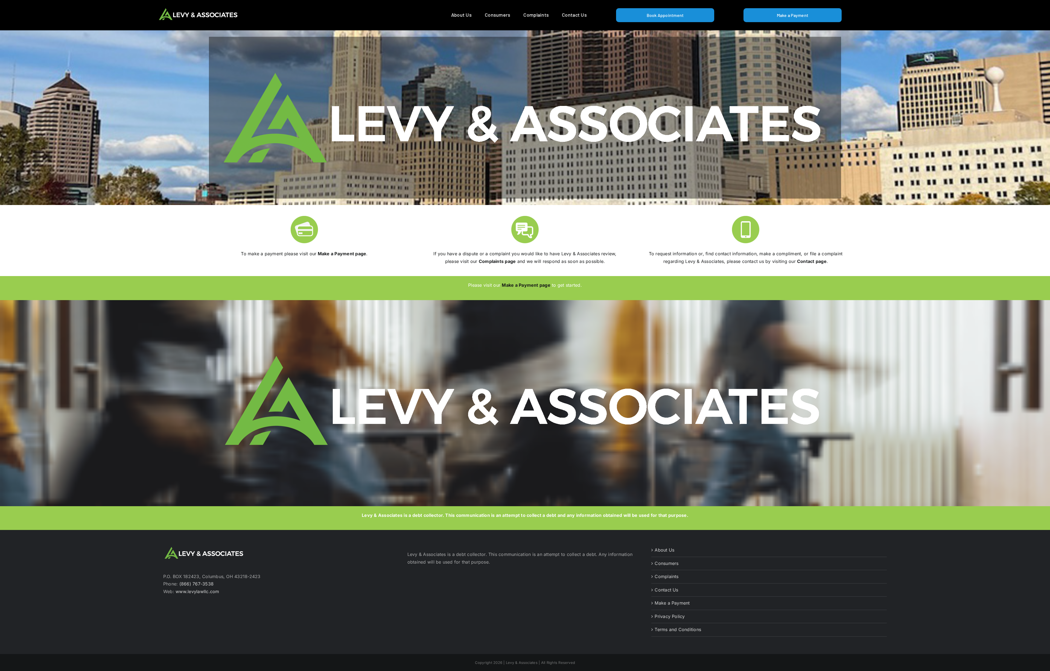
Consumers (666, 563)
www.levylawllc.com (197, 591)
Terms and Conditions (678, 629)
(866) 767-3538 (196, 584)
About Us (664, 550)
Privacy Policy (670, 616)
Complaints (666, 576)
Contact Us (666, 590)
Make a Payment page (342, 253)
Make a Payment (672, 603)
